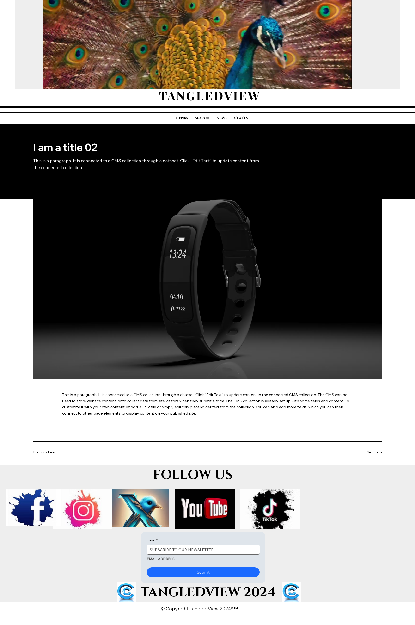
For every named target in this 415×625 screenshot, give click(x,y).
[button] (344, 83)
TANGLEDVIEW (210, 95)
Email (152, 540)
